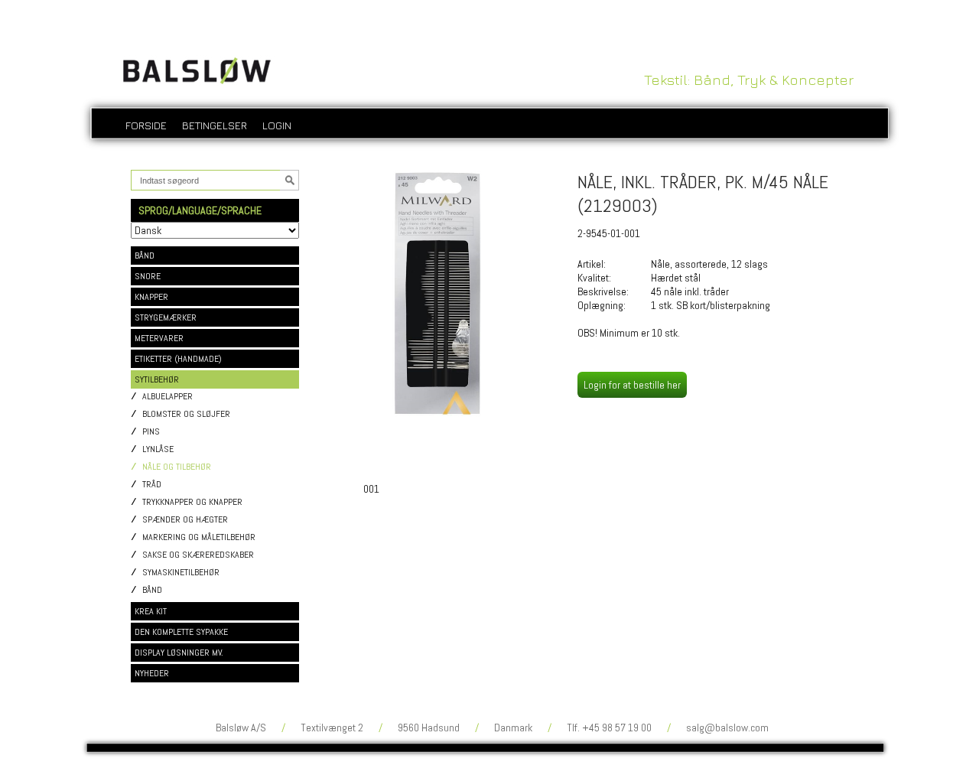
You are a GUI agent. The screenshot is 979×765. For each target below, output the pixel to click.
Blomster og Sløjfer (186, 414)
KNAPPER (151, 297)
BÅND (144, 255)
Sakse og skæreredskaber (198, 555)
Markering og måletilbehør (198, 537)
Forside (146, 125)
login (276, 125)
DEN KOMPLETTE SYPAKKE (181, 632)
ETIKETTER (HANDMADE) (178, 359)
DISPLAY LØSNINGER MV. (179, 652)
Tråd (151, 484)
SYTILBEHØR (157, 379)
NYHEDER (152, 673)
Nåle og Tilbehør (176, 467)
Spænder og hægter (185, 520)
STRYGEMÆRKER (166, 317)
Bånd (152, 590)
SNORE (148, 276)
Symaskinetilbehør (181, 572)
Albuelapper (167, 396)
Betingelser (214, 125)
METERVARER (159, 338)
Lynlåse (158, 449)
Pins (151, 432)
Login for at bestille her (632, 385)
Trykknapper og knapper (192, 502)
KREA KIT (151, 611)
